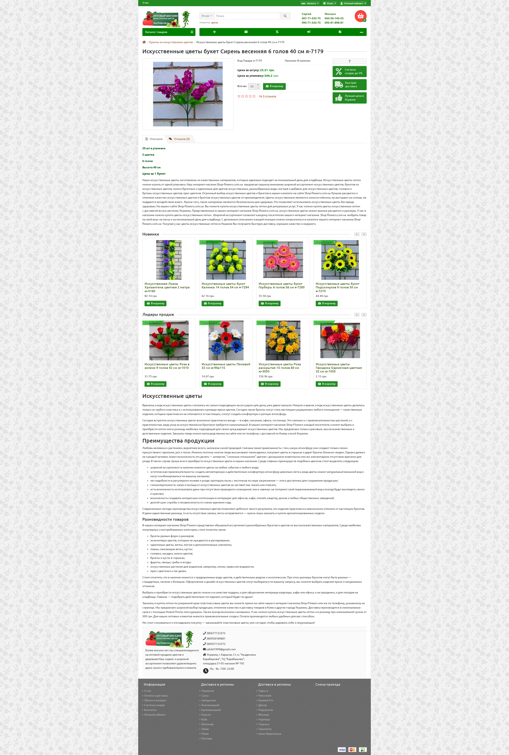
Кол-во (242, 86)
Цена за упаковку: (250, 75)
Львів (205, 729)
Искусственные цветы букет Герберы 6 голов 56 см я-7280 (282, 285)
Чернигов (207, 690)
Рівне (205, 733)
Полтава (206, 738)
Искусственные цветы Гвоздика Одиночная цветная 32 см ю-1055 (339, 367)
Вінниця (263, 714)
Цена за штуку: (248, 70)
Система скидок (154, 705)
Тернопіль (265, 729)
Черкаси (263, 724)
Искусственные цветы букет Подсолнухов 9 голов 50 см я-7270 (337, 287)
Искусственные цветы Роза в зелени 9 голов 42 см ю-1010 (167, 365)
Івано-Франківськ (270, 733)
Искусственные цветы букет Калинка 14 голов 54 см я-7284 (225, 285)
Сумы (205, 695)
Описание (156, 139)
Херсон (206, 714)
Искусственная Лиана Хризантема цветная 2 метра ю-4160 (167, 287)
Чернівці (264, 719)
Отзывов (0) (182, 139)
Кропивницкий (211, 709)
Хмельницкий (210, 705)
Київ (204, 719)
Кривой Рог (265, 700)
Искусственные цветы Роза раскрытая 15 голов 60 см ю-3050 (280, 367)
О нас (146, 2)
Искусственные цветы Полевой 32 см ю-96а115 (226, 365)
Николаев (264, 695)
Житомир (207, 724)
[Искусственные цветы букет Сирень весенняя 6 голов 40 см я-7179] (187, 94)
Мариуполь (265, 709)
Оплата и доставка (156, 695)
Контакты (150, 709)
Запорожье (208, 700)
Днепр (262, 705)
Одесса (263, 690)
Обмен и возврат (155, 700)
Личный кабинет (155, 714)
